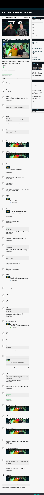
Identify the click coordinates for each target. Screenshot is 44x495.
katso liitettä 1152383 (8, 84)
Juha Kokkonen (7, 96)
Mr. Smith (7, 332)
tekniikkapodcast (9, 70)
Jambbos (7, 237)
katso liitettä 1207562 (8, 399)
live (2, 70)
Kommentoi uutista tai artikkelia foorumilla (7, 487)
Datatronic (35, 39)
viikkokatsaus (13, 70)
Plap (6, 338)
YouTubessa (36, 72)
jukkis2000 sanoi (8, 118)
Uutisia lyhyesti (34, 17)
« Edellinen (4, 78)
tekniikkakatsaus (5, 70)
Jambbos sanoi (8, 228)
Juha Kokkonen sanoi (8, 309)
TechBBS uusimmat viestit (36, 81)
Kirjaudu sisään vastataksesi (9, 92)
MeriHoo (7, 307)
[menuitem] (8, 9)
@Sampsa (7, 380)
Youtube (3, 64)
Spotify (3, 66)
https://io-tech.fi (13, 169)
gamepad (7, 438)
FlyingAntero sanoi (8, 375)
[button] (38, 9)
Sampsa (6, 89)
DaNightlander (7, 385)
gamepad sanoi (8, 460)
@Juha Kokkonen (7, 288)
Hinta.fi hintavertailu (34, 111)
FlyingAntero (7, 81)
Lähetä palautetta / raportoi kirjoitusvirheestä (7, 75)
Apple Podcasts (4, 65)
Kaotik (6, 226)
